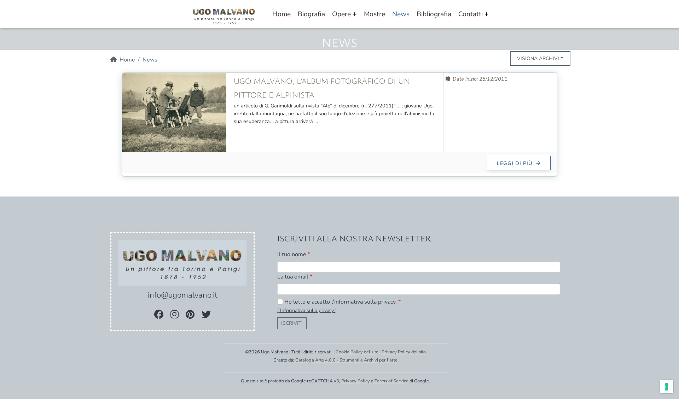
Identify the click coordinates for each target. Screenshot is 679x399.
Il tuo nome (293, 254)
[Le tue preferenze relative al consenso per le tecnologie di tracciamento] (666, 386)
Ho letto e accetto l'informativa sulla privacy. (342, 302)
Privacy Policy (355, 381)
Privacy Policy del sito (404, 352)
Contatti (470, 14)
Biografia (311, 14)
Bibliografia (434, 14)
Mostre (374, 14)
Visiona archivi (538, 58)
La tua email (294, 277)
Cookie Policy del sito (357, 352)
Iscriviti (292, 323)
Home (281, 14)
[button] (307, 310)
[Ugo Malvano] (224, 14)
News (401, 14)
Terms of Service (391, 381)
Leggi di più (515, 163)
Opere (341, 14)
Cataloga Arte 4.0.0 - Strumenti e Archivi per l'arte (346, 360)
